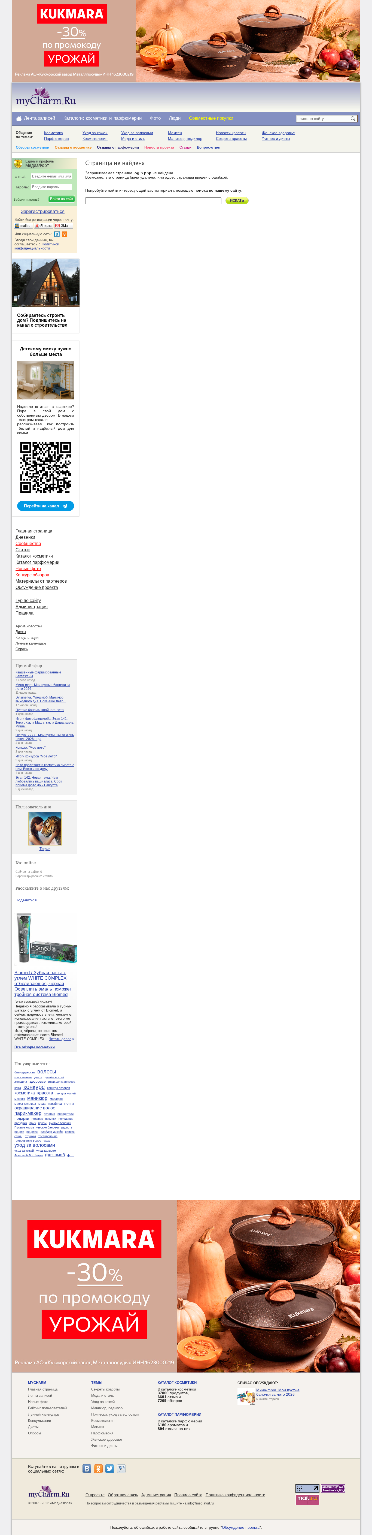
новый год (55, 1103)
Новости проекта (159, 147)
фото (70, 1155)
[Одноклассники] (98, 1468)
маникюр (37, 1098)
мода (41, 1103)
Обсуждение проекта (37, 587)
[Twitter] (109, 1468)
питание (49, 1113)
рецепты (32, 1131)
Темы (96, 1383)
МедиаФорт (61, 1503)
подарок (37, 1118)
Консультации (27, 638)
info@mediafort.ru (200, 1503)
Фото (155, 118)
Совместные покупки (211, 118)
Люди (175, 118)
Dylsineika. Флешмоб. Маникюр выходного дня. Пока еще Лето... (41, 699)
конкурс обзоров (58, 1087)
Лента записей (39, 118)
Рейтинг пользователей (47, 1408)
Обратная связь (123, 1494)
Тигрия (44, 849)
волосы (46, 1071)
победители (65, 1113)
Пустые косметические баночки (36, 1127)
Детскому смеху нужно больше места (45, 351)
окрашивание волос (34, 1108)
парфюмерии (128, 118)
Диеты (21, 632)
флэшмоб (55, 1154)
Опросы (22, 649)
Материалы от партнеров (41, 581)
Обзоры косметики (32, 147)
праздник (20, 1123)
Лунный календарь (31, 643)
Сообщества (28, 543)
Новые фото (28, 568)
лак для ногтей (66, 1093)
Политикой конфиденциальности (36, 246)
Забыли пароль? (26, 199)
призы (42, 1123)
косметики (97, 118)
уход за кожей (24, 1150)
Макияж (175, 133)
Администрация (32, 606)
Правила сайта (188, 1494)
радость (66, 1127)
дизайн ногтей (54, 1077)
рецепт (19, 1131)
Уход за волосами (137, 133)
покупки (50, 1118)
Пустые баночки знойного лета (40, 710)
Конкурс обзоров (32, 575)
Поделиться (26, 900)
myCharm (37, 1383)
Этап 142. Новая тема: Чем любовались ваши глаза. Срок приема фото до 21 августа (39, 781)
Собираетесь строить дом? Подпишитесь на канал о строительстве (42, 320)
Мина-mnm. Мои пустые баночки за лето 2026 (278, 1392)
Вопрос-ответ (209, 147)
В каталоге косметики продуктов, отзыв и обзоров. (177, 1395)
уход (47, 1140)
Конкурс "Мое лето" (30, 748)
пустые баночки (60, 1123)
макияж (19, 1098)
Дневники (25, 537)
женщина (20, 1081)
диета (38, 1077)
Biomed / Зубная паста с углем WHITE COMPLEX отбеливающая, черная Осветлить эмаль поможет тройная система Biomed (42, 983)
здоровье (37, 1081)
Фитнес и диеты (276, 138)
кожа (17, 1087)
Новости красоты (231, 133)
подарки (21, 1118)
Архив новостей (29, 626)
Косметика (53, 133)
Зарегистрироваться (43, 211)
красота (45, 1093)
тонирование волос (27, 1140)
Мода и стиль (133, 138)
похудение (66, 1118)
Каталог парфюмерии (37, 562)
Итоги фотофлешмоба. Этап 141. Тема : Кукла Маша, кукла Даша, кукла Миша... (45, 722)
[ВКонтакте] (87, 1468)
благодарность (24, 1072)
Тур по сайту (28, 600)
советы (70, 1131)
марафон (56, 1098)
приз (32, 1123)
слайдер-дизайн (52, 1131)
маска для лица (25, 1103)
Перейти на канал (41, 506)
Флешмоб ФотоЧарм (28, 1155)
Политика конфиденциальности (235, 1494)
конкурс (34, 1086)
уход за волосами (34, 1145)
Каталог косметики (34, 556)
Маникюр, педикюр (185, 138)
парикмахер (27, 1113)
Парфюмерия (56, 138)
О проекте (95, 1494)
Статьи (185, 147)
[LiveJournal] (121, 1468)
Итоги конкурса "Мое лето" (36, 756)
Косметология (95, 138)
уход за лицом (46, 1150)
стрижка (30, 1136)
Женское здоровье (278, 133)
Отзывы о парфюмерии (118, 147)
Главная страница (34, 531)
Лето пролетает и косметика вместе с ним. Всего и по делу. (45, 767)
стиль (18, 1136)
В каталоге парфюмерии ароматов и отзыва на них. (180, 1425)
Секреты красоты (231, 138)
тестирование (47, 1136)
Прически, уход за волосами (115, 1414)
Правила (24, 613)
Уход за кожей (95, 133)
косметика (24, 1093)
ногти (69, 1103)
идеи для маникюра (61, 1081)
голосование (23, 1077)
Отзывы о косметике (73, 147)
